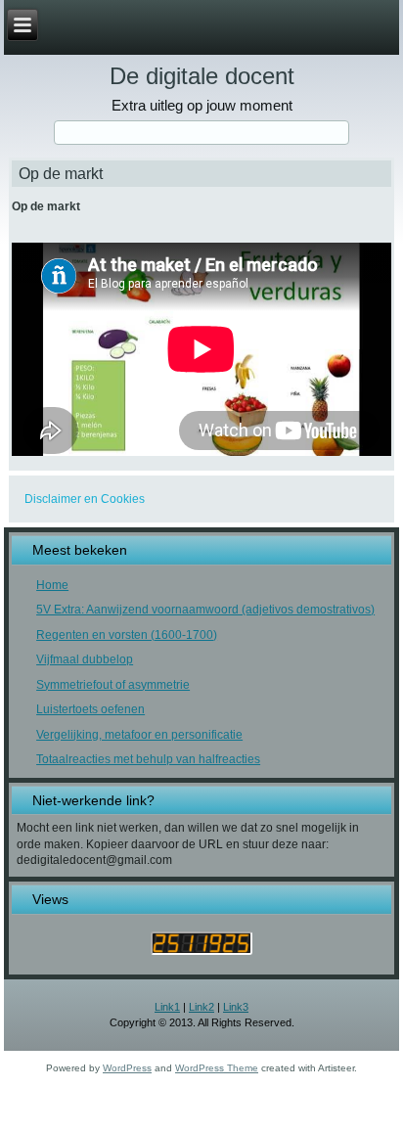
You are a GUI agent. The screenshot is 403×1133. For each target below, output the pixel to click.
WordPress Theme (216, 1068)
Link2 (201, 1007)
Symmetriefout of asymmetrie (113, 685)
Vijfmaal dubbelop (84, 659)
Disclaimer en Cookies (84, 499)
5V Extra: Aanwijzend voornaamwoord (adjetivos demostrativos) (205, 609)
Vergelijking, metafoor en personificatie (139, 735)
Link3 (235, 1007)
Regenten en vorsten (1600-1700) (126, 635)
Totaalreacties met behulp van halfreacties (148, 759)
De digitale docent (202, 76)
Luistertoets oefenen (90, 709)
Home (52, 585)
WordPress (127, 1068)
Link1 (167, 1007)
